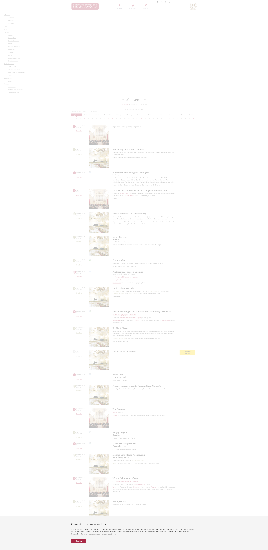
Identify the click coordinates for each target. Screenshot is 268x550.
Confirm (78, 541)
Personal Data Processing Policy (127, 531)
